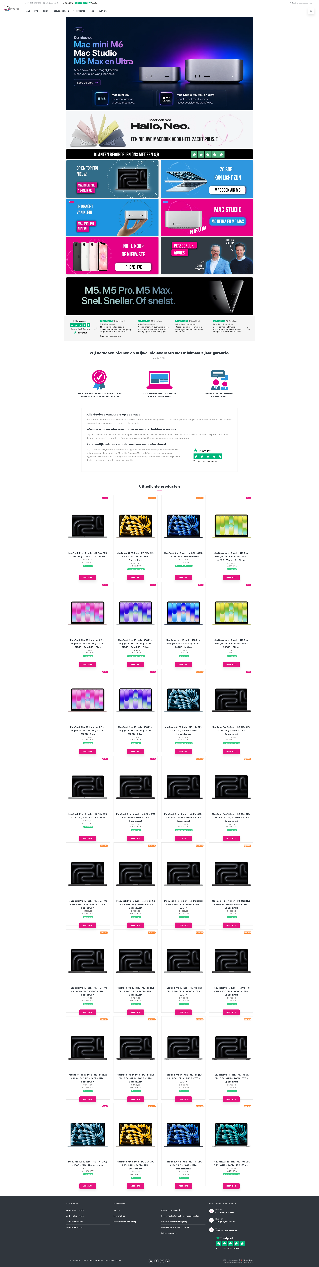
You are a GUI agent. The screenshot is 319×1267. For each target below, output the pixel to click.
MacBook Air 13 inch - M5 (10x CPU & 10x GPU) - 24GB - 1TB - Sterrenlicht (135, 556)
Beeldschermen (61, 11)
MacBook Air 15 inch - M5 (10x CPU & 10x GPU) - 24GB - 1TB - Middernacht (183, 1165)
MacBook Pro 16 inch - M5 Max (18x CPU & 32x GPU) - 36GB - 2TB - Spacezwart (88, 991)
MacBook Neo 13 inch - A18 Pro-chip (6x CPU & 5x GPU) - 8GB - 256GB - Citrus (231, 643)
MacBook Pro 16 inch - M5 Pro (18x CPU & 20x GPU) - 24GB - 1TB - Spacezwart (88, 1078)
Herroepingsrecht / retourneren (175, 1227)
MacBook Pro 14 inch (75, 1210)
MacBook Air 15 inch (74, 1227)
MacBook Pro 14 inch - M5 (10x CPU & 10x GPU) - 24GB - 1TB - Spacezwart (231, 730)
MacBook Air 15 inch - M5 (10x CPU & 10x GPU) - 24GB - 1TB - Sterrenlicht (135, 1165)
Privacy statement (169, 1233)
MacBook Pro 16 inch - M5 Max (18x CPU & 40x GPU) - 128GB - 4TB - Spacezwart (231, 817)
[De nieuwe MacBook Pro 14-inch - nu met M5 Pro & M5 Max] (159, 296)
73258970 (75, 1260)
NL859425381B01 (113, 1260)
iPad (36, 11)
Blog (91, 11)
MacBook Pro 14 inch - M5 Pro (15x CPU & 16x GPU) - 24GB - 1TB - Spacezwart (231, 1078)
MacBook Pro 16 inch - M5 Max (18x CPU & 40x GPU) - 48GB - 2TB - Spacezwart (231, 904)
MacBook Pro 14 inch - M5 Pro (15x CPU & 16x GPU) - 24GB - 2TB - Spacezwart (135, 1078)
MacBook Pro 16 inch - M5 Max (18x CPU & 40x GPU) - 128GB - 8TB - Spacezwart (183, 817)
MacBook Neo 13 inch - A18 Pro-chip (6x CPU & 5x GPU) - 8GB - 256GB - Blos (87, 730)
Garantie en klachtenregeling (174, 1221)
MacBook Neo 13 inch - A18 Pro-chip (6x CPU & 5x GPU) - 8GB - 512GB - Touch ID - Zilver (135, 643)
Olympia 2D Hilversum (226, 1231)
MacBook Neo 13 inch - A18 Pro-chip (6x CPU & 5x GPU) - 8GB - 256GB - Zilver (135, 730)
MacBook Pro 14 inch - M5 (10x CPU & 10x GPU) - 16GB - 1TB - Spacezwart (135, 817)
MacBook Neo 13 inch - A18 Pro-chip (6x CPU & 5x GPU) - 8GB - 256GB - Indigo (183, 643)
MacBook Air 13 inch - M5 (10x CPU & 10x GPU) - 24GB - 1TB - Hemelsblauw (183, 730)
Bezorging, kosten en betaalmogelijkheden (180, 1216)
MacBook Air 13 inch (74, 1221)
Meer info (88, 577)
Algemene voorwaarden (171, 1210)
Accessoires (79, 11)
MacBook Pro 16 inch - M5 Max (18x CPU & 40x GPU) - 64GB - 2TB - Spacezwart (135, 904)
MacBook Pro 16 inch (75, 1216)
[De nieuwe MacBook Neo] (159, 129)
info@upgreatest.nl (52, 3)
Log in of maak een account (302, 3)
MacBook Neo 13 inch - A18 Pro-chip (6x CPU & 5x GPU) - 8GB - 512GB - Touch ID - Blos (87, 643)
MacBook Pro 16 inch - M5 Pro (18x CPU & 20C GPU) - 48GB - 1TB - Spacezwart (231, 991)
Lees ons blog (119, 1216)
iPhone (46, 11)
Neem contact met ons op (125, 1221)
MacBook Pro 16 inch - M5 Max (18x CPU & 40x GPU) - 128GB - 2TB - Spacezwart (88, 904)
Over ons (103, 11)
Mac (28, 11)
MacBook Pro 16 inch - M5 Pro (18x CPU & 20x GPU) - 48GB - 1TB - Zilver (183, 991)
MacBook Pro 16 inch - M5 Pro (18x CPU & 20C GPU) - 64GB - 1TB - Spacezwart (135, 991)
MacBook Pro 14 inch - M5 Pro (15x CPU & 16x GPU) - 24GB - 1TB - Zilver (183, 1078)
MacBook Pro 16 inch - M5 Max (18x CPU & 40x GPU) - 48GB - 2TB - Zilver (183, 904)
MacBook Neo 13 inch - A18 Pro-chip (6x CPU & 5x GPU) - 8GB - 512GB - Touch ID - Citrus (231, 556)
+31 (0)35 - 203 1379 (33, 3)
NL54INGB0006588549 (92, 1260)
